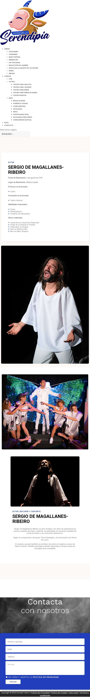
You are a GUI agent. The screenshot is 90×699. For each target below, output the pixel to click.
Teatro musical (19, 95)
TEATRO (12, 82)
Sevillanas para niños (22, 117)
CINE (10, 79)
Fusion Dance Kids (21, 114)
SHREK (11, 71)
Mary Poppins (14, 57)
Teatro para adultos (22, 84)
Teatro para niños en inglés (25, 93)
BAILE (11, 98)
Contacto (8, 125)
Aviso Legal (73, 692)
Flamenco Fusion (20, 103)
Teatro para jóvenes (22, 87)
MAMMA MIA (13, 60)
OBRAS (7, 49)
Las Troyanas (14, 62)
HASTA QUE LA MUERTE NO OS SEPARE (23, 68)
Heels (15, 112)
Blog (6, 123)
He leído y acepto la (33, 677)
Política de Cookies (59, 692)
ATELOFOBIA (13, 52)
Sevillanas (17, 109)
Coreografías (19, 106)
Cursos (7, 76)
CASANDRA (13, 54)
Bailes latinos (19, 101)
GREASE (12, 73)
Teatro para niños (21, 90)
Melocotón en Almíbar (18, 65)
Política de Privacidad (40, 692)
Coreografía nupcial (22, 120)
